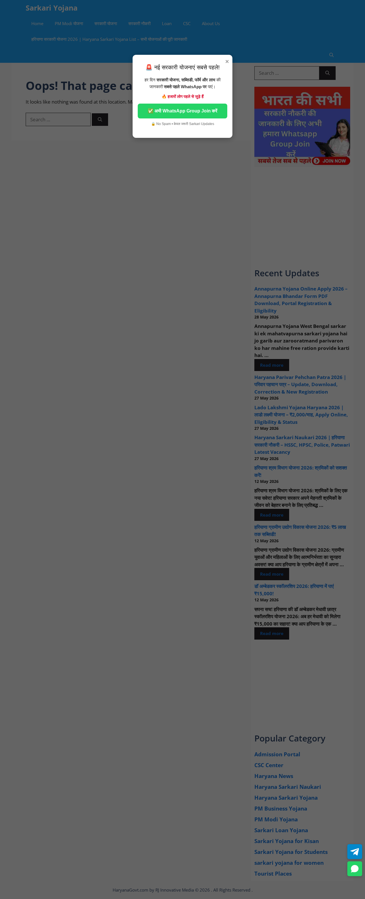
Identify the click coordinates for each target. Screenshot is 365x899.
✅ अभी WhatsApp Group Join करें (182, 110)
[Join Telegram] (354, 851)
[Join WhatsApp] (354, 868)
